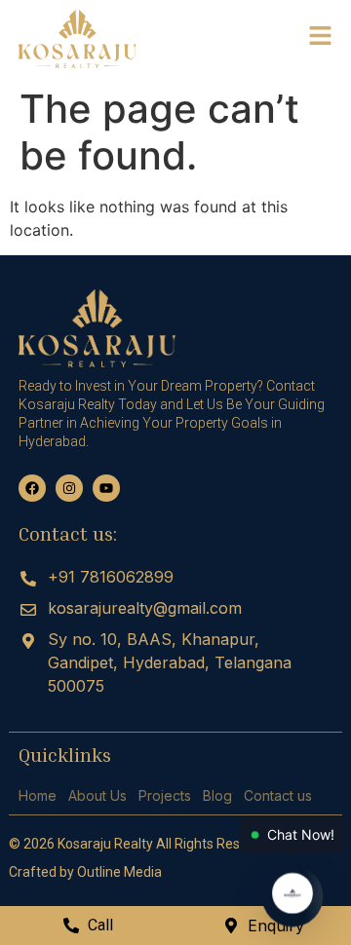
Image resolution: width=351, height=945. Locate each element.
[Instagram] (69, 488)
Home (38, 795)
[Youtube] (106, 488)
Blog (217, 795)
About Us (97, 795)
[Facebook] (32, 488)
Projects (164, 795)
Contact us (278, 795)
